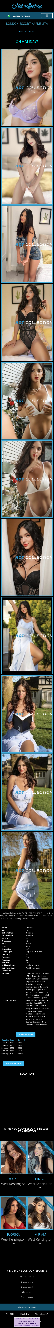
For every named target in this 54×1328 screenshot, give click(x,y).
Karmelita (31, 31)
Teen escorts (39, 1005)
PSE (46, 992)
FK (35, 992)
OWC (29, 997)
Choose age (27, 1292)
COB (42, 973)
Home (21, 31)
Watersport (30, 979)
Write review (41, 1314)
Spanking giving (32, 987)
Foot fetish (45, 995)
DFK (28, 976)
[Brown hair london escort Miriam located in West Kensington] (40, 1213)
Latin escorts (32, 1011)
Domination (42, 976)
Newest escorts (32, 1000)
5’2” (27, 938)
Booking (24, 1314)
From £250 (38, 1003)
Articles (10, 1314)
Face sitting (34, 995)
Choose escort (27, 1287)
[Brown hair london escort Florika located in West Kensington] (13, 1213)
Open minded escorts (35, 1012)
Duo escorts (44, 1008)
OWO (37, 973)
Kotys (13, 1178)
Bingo (40, 1178)
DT (27, 995)
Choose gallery (27, 1282)
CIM (27, 973)
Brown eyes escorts (34, 1019)
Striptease (30, 981)
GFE (47, 973)
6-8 (27, 941)
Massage (44, 979)
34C (27, 949)
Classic (40, 992)
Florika (13, 1234)
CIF (31, 973)
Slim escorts (39, 1016)
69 (38, 979)
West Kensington (33, 968)
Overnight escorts (33, 1022)
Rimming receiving (33, 984)
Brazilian (29, 933)
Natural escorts (41, 1024)
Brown (28, 943)
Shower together (40, 997)
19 (27, 930)
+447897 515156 (21, 16)
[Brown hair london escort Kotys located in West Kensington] (13, 1158)
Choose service (27, 1297)
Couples (38, 989)
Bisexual (29, 935)
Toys (34, 976)
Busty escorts (31, 1008)
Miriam (40, 1234)
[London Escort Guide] (27, 1326)
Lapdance (40, 981)
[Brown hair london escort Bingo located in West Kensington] (40, 1158)
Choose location (27, 1276)
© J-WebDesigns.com (27, 1307)
